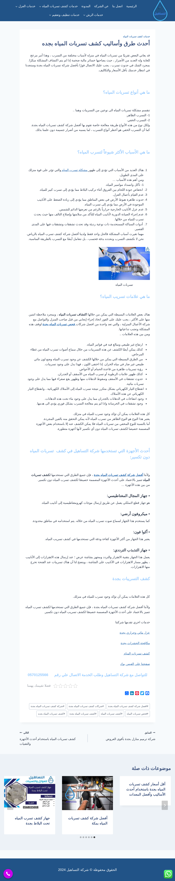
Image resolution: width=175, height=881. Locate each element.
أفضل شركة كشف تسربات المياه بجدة (118, 475)
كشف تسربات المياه (136, 653)
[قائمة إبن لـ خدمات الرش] (93, 15)
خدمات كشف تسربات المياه (136, 36)
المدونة (85, 6)
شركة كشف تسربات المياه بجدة (47, 706)
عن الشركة (101, 6)
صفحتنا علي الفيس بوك (135, 664)
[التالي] (10, 805)
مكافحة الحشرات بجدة (135, 643)
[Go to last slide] (165, 805)
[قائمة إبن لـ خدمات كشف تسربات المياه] (58, 6)
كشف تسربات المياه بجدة (83, 713)
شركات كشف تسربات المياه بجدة (86, 706)
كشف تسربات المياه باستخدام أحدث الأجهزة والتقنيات (48, 738)
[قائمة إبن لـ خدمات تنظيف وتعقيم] (64, 15)
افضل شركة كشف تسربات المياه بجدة (128, 706)
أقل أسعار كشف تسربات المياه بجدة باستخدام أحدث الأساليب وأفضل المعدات (145, 789)
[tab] (94, 837)
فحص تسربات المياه (137, 713)
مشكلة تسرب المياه (74, 170)
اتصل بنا (117, 6)
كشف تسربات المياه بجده (51, 713)
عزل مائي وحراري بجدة (135, 632)
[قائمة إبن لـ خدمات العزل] (25, 6)
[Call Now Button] (8, 873)
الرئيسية (131, 6)
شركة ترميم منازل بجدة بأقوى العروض (130, 736)
